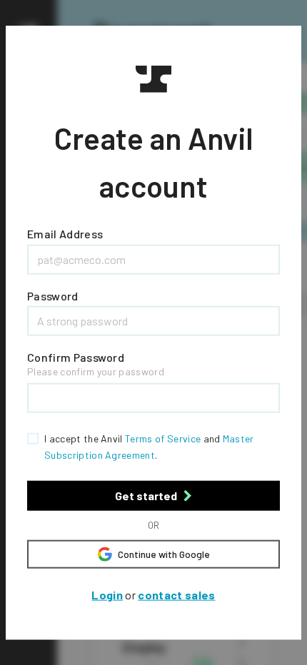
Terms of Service (163, 438)
